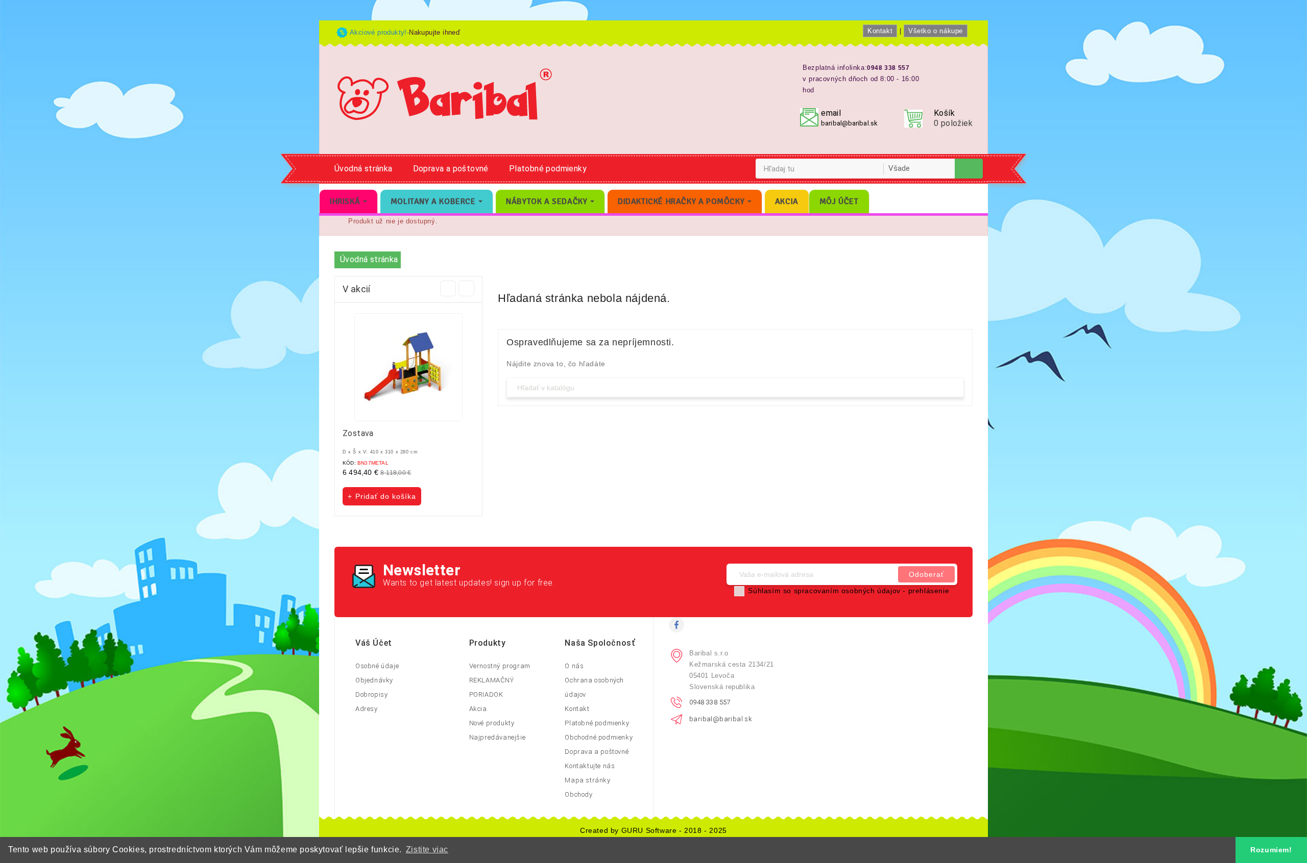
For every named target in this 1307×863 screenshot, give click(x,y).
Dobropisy (371, 694)
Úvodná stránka (363, 168)
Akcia (478, 709)
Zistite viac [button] (427, 849)
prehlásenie (929, 591)
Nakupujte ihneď (434, 32)
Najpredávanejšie (497, 737)
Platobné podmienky (548, 168)
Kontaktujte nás (590, 766)
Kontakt (879, 31)
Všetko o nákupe (935, 31)
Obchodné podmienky (599, 737)
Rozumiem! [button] (1271, 850)
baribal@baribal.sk (849, 123)
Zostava (358, 433)
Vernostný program (499, 666)
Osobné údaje (377, 666)
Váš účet (373, 643)
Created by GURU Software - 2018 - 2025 (653, 830)
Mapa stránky (587, 780)
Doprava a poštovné (451, 168)
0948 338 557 (710, 702)
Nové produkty (492, 723)
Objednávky (374, 680)
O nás (574, 666)
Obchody (578, 794)
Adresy (366, 709)
